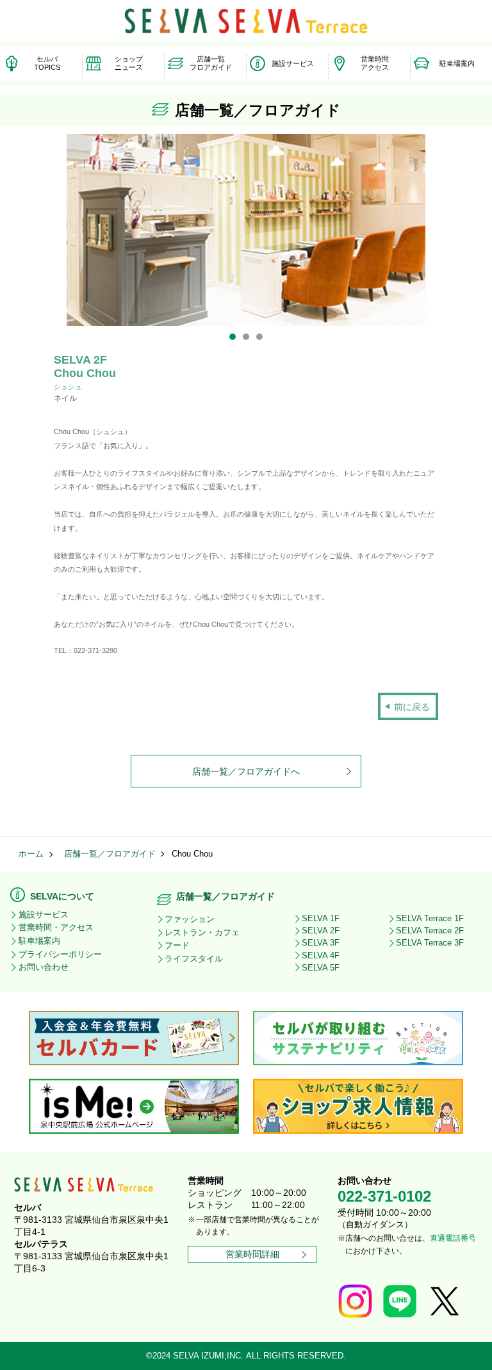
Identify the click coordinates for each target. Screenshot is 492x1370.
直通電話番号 (453, 1238)
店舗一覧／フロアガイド (110, 854)
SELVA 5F (321, 967)
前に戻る (412, 707)
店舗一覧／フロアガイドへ (246, 771)
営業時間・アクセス (56, 927)
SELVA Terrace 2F (430, 930)
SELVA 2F (321, 930)
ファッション (190, 919)
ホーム (31, 854)
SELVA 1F (321, 918)
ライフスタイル (194, 958)
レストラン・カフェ (202, 932)
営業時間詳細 (252, 1254)
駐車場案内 (39, 941)
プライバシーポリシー (60, 954)
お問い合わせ (44, 967)
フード (177, 945)
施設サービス (44, 914)
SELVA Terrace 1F (430, 918)
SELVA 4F (321, 955)
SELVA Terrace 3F (430, 942)
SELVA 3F (321, 942)
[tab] (232, 337)
